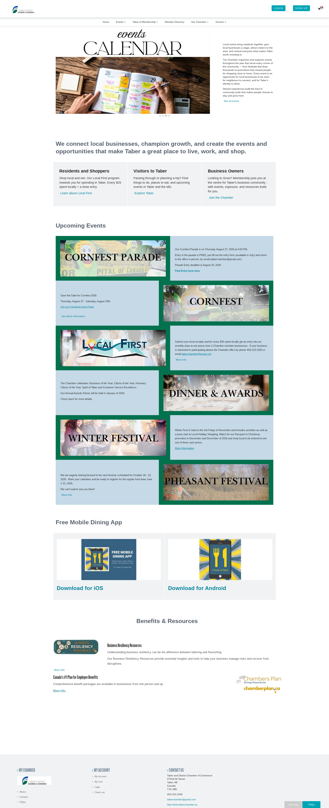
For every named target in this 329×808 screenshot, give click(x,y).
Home (106, 22)
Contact (24, 797)
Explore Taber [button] (144, 193)
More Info (59, 690)
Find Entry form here (187, 270)
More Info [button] (181, 359)
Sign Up (301, 8)
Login (278, 8)
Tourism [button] (219, 22)
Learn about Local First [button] (76, 193)
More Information (184, 448)
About (23, 791)
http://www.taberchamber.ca (182, 804)
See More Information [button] (73, 316)
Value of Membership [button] (144, 22)
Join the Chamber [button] (221, 197)
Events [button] (119, 22)
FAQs (23, 802)
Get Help (293, 804)
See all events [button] (231, 101)
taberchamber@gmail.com (196, 353)
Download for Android (197, 588)
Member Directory (174, 22)
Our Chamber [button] (198, 22)
